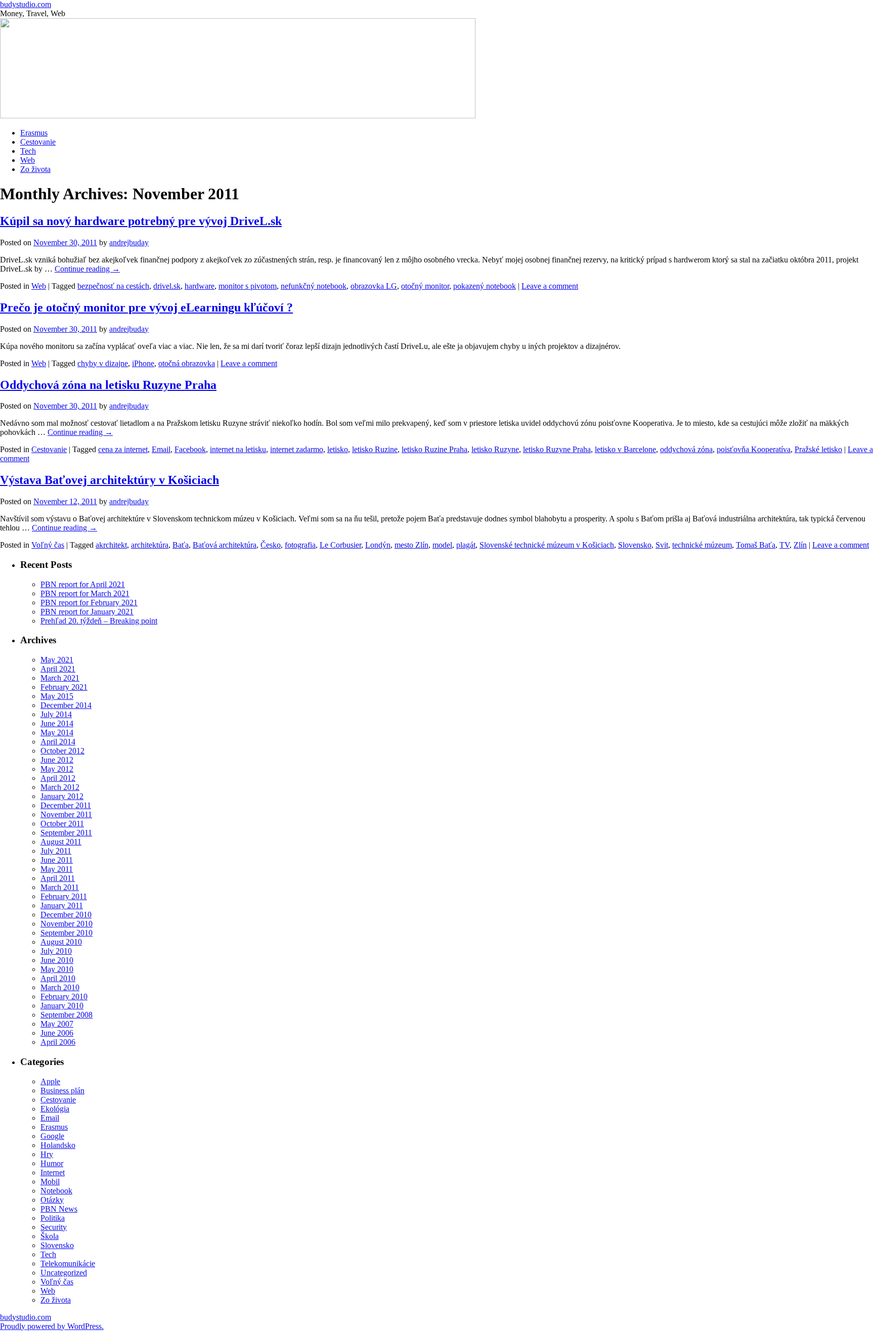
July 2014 (56, 714)
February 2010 (64, 996)
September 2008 (66, 1014)
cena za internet (123, 449)
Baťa (180, 545)
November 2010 (66, 923)
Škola (49, 1236)
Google (52, 1136)
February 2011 (63, 896)
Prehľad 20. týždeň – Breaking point (98, 620)
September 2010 (66, 932)
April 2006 (57, 1042)
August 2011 (60, 841)
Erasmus (34, 132)
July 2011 (55, 851)
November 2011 (66, 814)
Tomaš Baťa (755, 545)
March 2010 (59, 987)
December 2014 (66, 705)
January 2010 (61, 1005)
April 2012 (57, 778)
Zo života (35, 169)
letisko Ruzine (375, 449)
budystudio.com (25, 4)
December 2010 (66, 914)
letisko (337, 449)
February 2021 (64, 687)
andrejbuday (129, 242)
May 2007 (56, 1023)
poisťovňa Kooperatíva (754, 449)
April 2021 (57, 668)
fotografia (300, 545)
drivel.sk (167, 286)
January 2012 (61, 796)
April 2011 (57, 878)
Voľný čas (47, 545)
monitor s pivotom (248, 286)
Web (27, 160)
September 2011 (66, 832)
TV (784, 545)
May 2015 (56, 696)
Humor (51, 1163)
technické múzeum (702, 545)
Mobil (50, 1181)
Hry (46, 1154)
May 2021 (56, 659)
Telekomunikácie (67, 1263)
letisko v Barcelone (625, 449)
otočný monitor (425, 286)
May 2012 (56, 769)
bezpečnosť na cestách (113, 286)
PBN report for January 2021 (87, 611)
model (442, 545)
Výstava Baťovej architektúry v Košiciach (109, 479)
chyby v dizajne (102, 363)
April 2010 (57, 978)
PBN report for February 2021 (89, 602)
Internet (52, 1172)
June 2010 (56, 960)
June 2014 (56, 723)
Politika (52, 1218)
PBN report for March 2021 (84, 593)
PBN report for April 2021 (82, 584)
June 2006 (56, 1033)
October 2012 (62, 750)
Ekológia (54, 1108)
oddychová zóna (686, 449)
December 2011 (65, 805)
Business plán (62, 1090)
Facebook (190, 449)
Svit (662, 545)
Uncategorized (63, 1272)
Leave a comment (549, 286)
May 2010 (56, 969)
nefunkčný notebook (313, 286)
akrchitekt (111, 545)
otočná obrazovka (186, 363)
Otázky (52, 1199)
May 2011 (56, 869)
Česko (270, 545)
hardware (199, 286)
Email (161, 449)
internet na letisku (238, 449)
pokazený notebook (484, 286)
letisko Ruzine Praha (434, 449)
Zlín (800, 545)
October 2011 (62, 823)
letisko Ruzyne (495, 449)
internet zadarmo (296, 449)
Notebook (56, 1190)
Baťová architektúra (224, 545)
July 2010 (56, 951)
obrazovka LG (374, 286)
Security (53, 1227)
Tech (28, 151)
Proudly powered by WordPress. (52, 1326)
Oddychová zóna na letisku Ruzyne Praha (108, 384)
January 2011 (61, 905)
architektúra (149, 545)
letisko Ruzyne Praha (557, 449)
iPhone (143, 363)
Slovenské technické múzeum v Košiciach (546, 545)
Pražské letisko (818, 449)
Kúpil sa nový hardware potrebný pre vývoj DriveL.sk (141, 221)
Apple (50, 1081)
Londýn (377, 545)
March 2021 (59, 678)
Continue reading (87, 268)
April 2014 (57, 741)
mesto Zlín (411, 545)
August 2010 (61, 942)
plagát (465, 545)
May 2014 (56, 732)
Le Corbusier (340, 545)
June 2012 (56, 760)
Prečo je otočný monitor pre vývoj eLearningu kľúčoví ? (146, 307)
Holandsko (57, 1145)
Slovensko (634, 545)
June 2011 (56, 860)
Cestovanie (38, 142)
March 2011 (59, 887)
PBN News (58, 1209)
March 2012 (59, 787)
